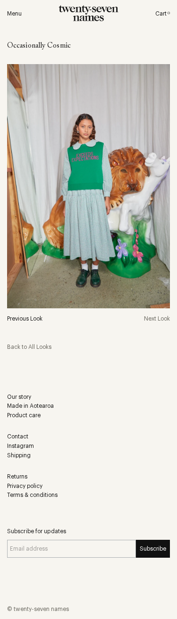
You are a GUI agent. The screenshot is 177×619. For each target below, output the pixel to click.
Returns (17, 476)
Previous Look (24, 319)
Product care (24, 415)
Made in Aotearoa (30, 406)
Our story (19, 397)
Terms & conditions (32, 495)
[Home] (88, 14)
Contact (17, 436)
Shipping (19, 455)
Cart (162, 14)
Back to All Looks (29, 347)
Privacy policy (24, 486)
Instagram (20, 446)
